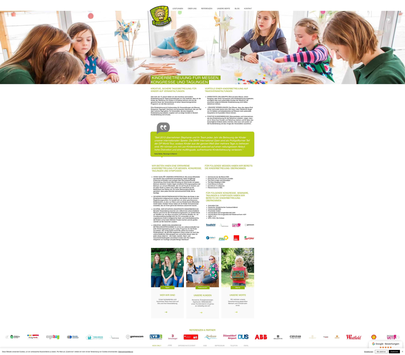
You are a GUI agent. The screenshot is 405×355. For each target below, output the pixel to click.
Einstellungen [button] (368, 352)
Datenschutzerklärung (125, 352)
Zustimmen (394, 352)
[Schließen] (402, 351)
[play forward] (398, 337)
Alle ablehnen (381, 352)
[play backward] (7, 337)
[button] (177, 8)
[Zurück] (12, 47)
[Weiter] (392, 47)
